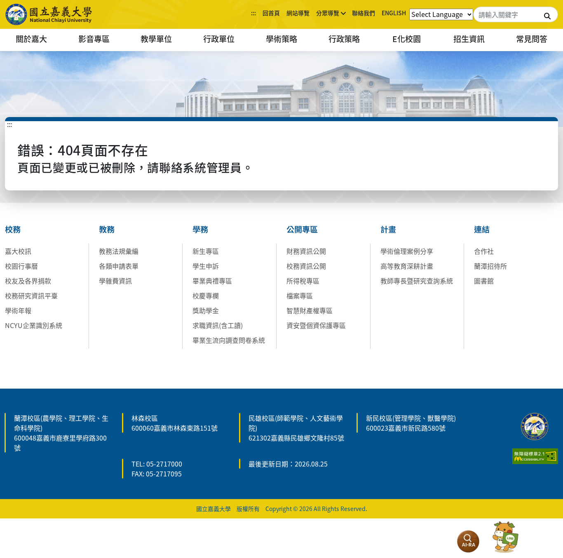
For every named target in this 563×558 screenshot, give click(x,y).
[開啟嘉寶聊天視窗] (505, 537)
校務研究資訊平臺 (31, 295)
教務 (107, 229)
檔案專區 (299, 295)
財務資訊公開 (306, 251)
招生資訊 (469, 39)
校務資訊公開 (306, 266)
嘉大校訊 (18, 251)
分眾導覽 (327, 13)
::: (253, 13)
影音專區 (94, 39)
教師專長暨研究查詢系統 (416, 280)
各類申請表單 (118, 266)
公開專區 (302, 229)
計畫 (388, 229)
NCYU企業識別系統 (33, 325)
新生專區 (205, 251)
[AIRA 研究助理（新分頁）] (468, 541)
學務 (200, 229)
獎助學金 (205, 310)
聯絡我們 (363, 13)
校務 (13, 229)
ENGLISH (394, 13)
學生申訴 (205, 266)
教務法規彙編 (118, 251)
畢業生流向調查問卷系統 (228, 340)
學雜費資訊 (115, 280)
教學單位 (156, 39)
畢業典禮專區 (212, 280)
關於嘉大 (31, 39)
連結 (482, 229)
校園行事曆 (21, 266)
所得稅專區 (302, 280)
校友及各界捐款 (28, 280)
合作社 (484, 251)
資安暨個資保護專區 (316, 325)
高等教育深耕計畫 (406, 266)
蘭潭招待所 (490, 266)
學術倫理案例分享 (406, 251)
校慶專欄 (205, 295)
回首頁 (271, 13)
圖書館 (484, 280)
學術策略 (281, 39)
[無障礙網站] (535, 455)
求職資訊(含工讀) (217, 325)
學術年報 (18, 310)
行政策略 (344, 39)
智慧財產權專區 (309, 310)
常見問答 (531, 39)
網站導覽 (298, 13)
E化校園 (406, 39)
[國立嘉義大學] (49, 14)
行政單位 (219, 39)
